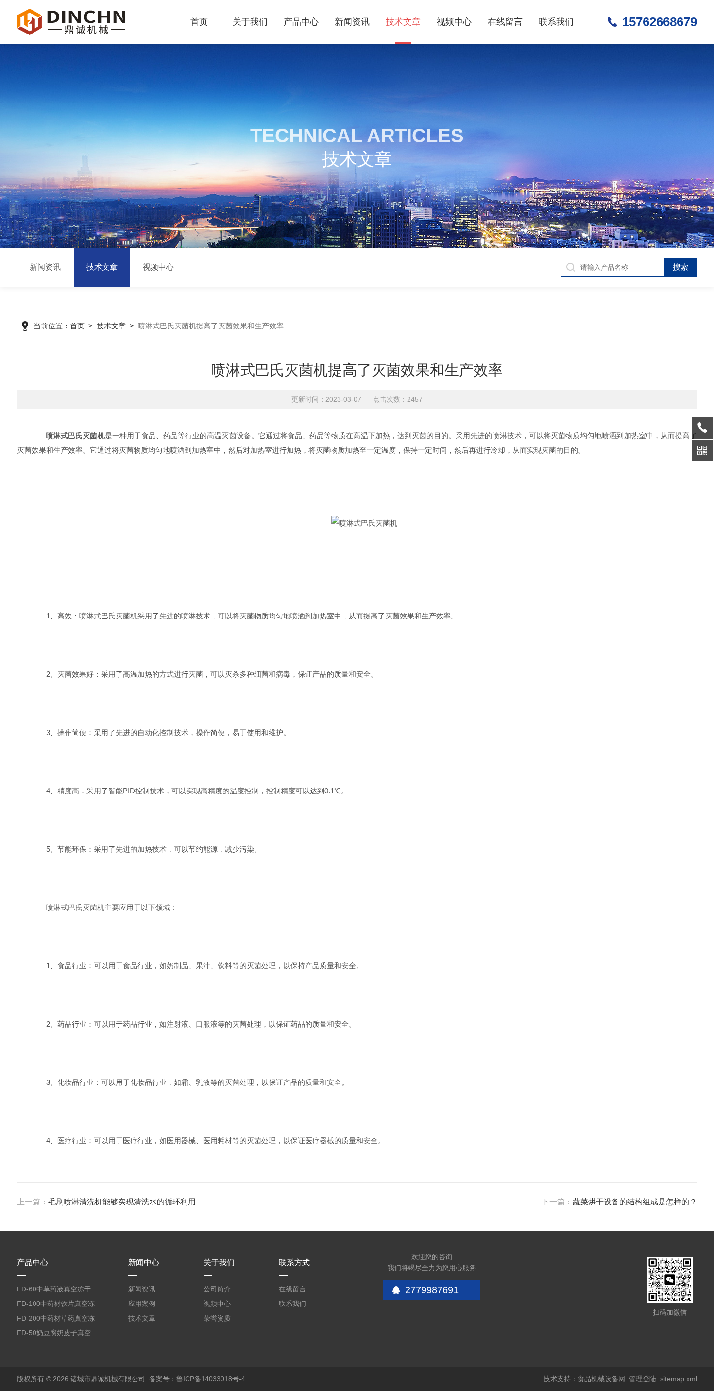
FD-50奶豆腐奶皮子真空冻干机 (54, 1334)
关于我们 (250, 22)
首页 (199, 22)
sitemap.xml (678, 1379)
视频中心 (454, 22)
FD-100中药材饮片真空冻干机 (56, 1305)
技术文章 (403, 22)
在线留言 (505, 22)
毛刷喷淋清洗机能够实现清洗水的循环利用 (122, 1202)
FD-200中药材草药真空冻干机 (56, 1319)
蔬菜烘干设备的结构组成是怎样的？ (635, 1202)
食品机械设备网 (601, 1379)
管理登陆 (642, 1379)
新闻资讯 (352, 22)
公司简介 (217, 1289)
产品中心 (301, 22)
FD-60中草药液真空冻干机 (54, 1290)
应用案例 (141, 1303)
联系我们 (556, 22)
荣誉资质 (217, 1318)
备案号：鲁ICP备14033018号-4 (197, 1379)
